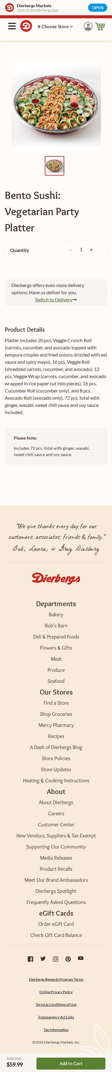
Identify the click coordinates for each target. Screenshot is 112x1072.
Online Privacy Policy (56, 992)
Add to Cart (71, 1063)
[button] (88, 26)
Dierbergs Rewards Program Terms (56, 979)
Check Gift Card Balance (56, 935)
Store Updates (56, 769)
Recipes (56, 736)
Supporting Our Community (56, 846)
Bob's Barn (56, 625)
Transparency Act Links (56, 1017)
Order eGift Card (56, 924)
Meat (56, 659)
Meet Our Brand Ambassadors (56, 880)
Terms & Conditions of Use (56, 1004)
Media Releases (56, 857)
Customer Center (56, 824)
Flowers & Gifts (56, 647)
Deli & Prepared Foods (56, 636)
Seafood (56, 681)
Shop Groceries (56, 714)
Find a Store (56, 703)
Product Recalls (56, 869)
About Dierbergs (56, 802)
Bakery (56, 614)
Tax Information (56, 1029)
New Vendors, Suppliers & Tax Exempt (56, 835)
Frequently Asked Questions (56, 902)
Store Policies (56, 758)
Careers (56, 813)
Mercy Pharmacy (56, 725)
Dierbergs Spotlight (56, 891)
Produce (56, 670)
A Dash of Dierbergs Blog (56, 747)
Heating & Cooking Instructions (56, 780)
